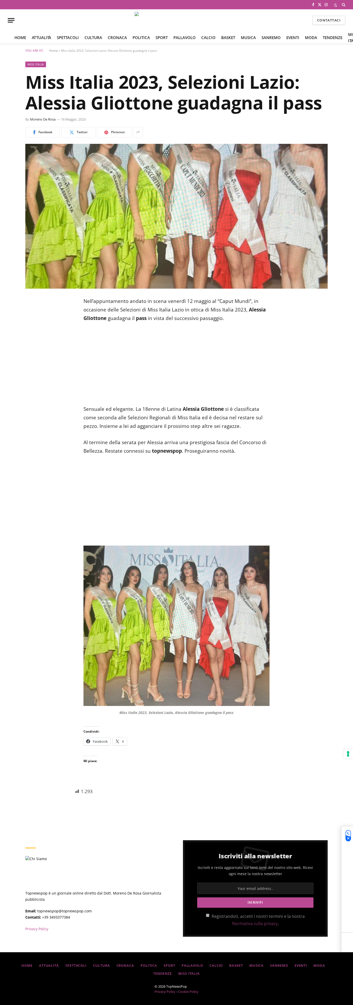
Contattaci (329, 20)
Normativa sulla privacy (255, 923)
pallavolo (184, 37)
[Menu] (11, 20)
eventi (292, 37)
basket (228, 37)
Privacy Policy (36, 928)
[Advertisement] (176, 366)
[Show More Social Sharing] (138, 132)
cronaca (117, 37)
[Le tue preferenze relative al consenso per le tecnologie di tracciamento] (348, 754)
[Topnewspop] (177, 20)
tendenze (332, 37)
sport (162, 37)
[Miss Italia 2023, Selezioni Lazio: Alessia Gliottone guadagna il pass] (176, 216)
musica (248, 37)
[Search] (343, 4)
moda (311, 37)
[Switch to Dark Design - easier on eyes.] (336, 4)
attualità (41, 37)
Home (20, 37)
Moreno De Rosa (43, 119)
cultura (93, 37)
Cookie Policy (188, 991)
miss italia (35, 64)
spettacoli (68, 37)
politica (141, 37)
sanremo (271, 37)
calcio (208, 37)
